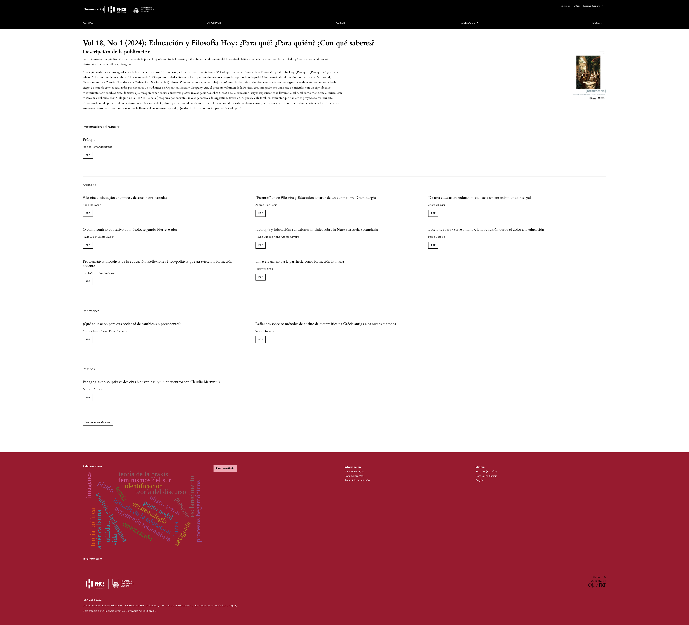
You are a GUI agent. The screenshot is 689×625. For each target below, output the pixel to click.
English (479, 480)
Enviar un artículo (225, 468)
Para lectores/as (354, 471)
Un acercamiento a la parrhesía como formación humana (300, 261)
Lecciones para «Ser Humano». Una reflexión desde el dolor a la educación (486, 229)
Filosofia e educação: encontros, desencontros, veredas (125, 197)
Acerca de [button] (468, 22)
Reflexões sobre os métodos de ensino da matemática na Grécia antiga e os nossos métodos (326, 323)
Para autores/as (353, 475)
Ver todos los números (98, 422)
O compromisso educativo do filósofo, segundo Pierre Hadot (130, 229)
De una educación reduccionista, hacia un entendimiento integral (479, 197)
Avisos (341, 22)
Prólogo (89, 139)
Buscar (597, 22)
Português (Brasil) (486, 475)
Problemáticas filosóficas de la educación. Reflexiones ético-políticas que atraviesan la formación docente (157, 263)
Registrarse (564, 5)
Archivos (214, 22)
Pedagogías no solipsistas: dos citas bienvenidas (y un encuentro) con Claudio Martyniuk (152, 381)
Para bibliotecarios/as (357, 480)
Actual (88, 22)
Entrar (576, 5)
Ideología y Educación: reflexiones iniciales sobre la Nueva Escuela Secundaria (317, 229)
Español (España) (486, 471)
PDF (88, 155)
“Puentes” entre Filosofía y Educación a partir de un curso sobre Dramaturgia (316, 197)
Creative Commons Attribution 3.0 (136, 610)
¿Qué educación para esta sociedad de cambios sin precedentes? (132, 323)
